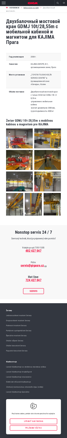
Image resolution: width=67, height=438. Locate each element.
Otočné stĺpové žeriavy (14, 341)
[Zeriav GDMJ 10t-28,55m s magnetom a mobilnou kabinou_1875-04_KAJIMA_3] (19, 171)
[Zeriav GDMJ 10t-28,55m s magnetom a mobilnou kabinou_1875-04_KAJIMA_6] (47, 192)
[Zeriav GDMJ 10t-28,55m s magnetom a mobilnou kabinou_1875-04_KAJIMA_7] (14, 216)
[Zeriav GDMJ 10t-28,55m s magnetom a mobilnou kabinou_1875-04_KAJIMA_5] (19, 192)
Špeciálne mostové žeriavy (16, 335)
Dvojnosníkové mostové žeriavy (18, 320)
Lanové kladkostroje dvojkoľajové (19, 372)
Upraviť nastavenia (33, 421)
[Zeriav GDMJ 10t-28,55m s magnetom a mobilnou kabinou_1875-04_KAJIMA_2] (47, 149)
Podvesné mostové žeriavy (16, 325)
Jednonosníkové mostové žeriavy (19, 315)
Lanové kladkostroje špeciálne (17, 392)
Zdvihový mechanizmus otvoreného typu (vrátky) (24, 387)
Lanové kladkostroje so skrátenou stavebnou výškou (26, 367)
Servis (33, 291)
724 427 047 (33, 280)
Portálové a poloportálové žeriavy (18, 331)
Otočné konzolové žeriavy (16, 346)
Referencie (14, 8)
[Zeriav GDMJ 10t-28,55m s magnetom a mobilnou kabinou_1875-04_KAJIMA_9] (51, 216)
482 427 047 (33, 251)
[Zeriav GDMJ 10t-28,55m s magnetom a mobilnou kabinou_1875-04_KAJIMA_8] (32, 216)
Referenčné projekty (31, 8)
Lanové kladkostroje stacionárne (18, 377)
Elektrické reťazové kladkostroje (18, 382)
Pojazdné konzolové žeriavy (16, 351)
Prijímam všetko (33, 428)
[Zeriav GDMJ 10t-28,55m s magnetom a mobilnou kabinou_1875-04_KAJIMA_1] (19, 149)
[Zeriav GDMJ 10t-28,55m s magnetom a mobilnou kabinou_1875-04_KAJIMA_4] (47, 171)
